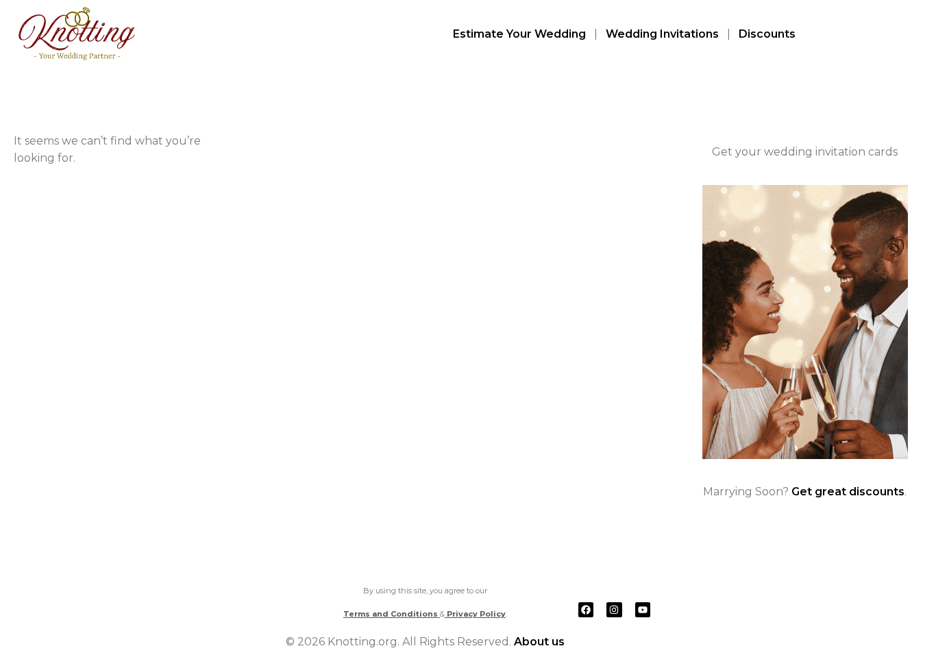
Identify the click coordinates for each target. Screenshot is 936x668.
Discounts (767, 33)
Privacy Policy (475, 614)
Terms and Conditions (391, 614)
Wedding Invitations (662, 33)
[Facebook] (585, 609)
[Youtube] (642, 609)
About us (539, 641)
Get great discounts (847, 491)
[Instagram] (613, 609)
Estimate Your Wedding (519, 33)
